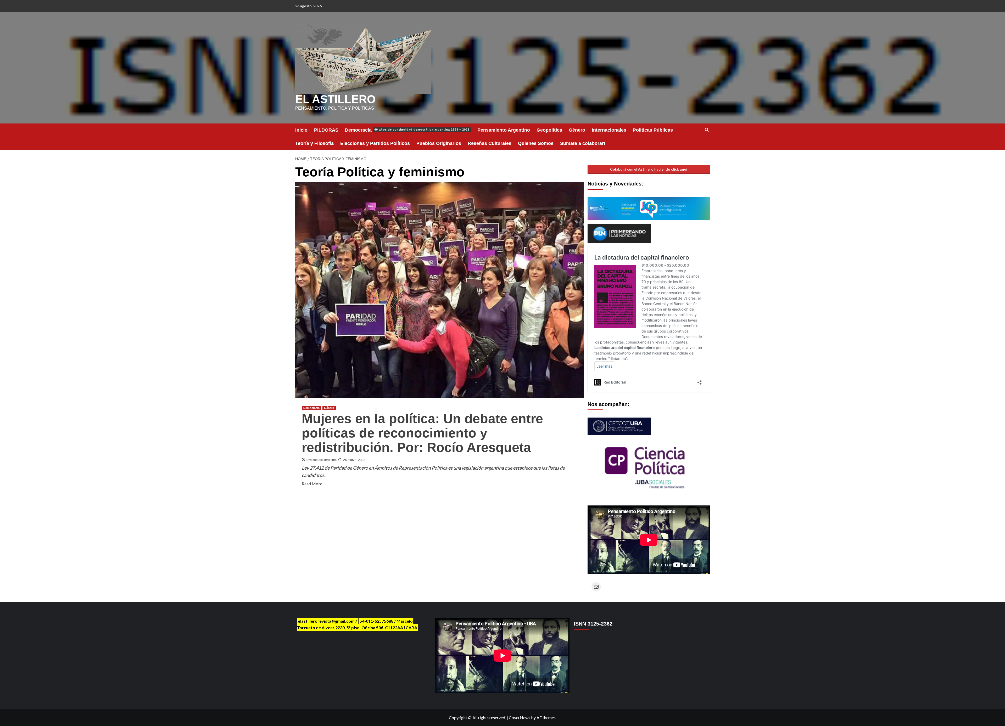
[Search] (707, 129)
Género (577, 130)
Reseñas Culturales (489, 143)
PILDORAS (326, 130)
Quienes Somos (536, 143)
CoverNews (519, 717)
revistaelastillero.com (321, 460)
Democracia (407, 130)
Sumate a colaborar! (582, 143)
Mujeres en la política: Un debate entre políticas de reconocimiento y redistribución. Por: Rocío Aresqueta (422, 433)
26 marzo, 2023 (354, 460)
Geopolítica (549, 130)
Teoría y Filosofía (314, 143)
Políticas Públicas (653, 130)
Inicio (301, 130)
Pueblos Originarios (438, 143)
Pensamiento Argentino (503, 130)
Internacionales (609, 130)
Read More (312, 484)
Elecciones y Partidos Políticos (375, 143)
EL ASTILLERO (335, 99)
